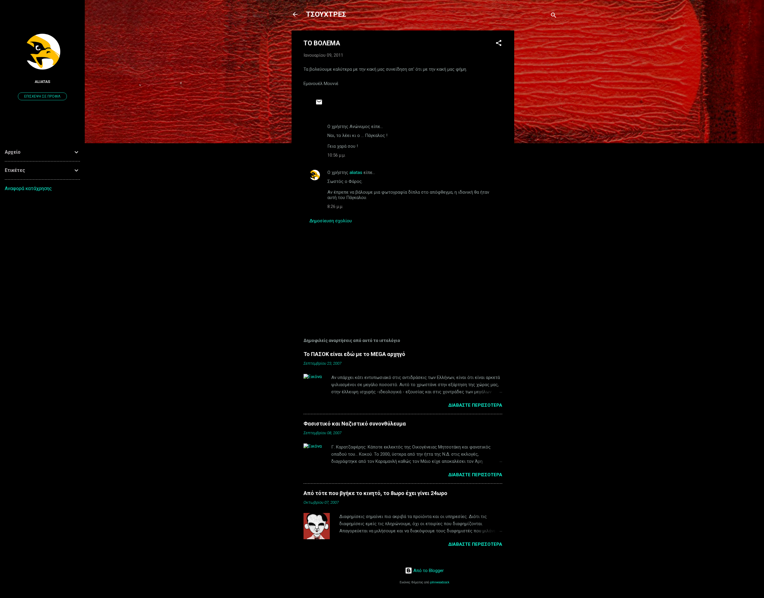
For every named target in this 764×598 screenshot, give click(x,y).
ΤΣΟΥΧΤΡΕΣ (326, 14)
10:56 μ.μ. (336, 155)
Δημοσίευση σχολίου (330, 221)
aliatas (355, 172)
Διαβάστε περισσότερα (475, 405)
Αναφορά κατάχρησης (28, 188)
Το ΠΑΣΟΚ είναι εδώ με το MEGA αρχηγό (354, 354)
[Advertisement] (538, 119)
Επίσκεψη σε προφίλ (42, 96)
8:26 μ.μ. (335, 206)
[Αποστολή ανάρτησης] (319, 104)
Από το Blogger (428, 570)
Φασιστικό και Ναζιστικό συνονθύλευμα (355, 423)
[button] (498, 44)
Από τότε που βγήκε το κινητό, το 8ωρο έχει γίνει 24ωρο (375, 493)
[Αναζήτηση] (553, 16)
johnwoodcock (439, 582)
